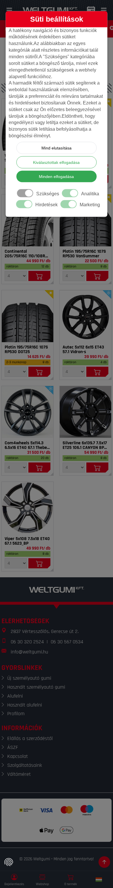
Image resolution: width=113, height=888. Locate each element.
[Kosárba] (39, 276)
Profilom (16, 713)
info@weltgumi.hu (29, 652)
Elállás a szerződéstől (30, 738)
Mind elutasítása (56, 148)
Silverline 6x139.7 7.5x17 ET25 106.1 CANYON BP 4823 (85, 445)
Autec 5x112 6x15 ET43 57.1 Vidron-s (83, 349)
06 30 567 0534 (67, 641)
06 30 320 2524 (27, 641)
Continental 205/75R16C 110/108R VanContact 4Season (25, 253)
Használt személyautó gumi (36, 687)
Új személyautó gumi (29, 678)
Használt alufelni (24, 705)
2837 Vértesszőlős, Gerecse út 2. (45, 631)
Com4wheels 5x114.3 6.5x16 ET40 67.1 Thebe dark (26, 445)
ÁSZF (12, 747)
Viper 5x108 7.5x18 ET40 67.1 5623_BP (27, 541)
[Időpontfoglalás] (91, 10)
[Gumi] (27, 220)
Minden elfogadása (56, 176)
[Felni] (85, 316)
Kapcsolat (17, 756)
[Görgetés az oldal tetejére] (104, 862)
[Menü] (9, 10)
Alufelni (15, 696)
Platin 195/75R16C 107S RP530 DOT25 (26, 349)
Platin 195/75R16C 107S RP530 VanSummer (84, 253)
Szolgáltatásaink (24, 765)
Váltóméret (19, 774)
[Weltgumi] (50, 10)
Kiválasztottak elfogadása (56, 162)
